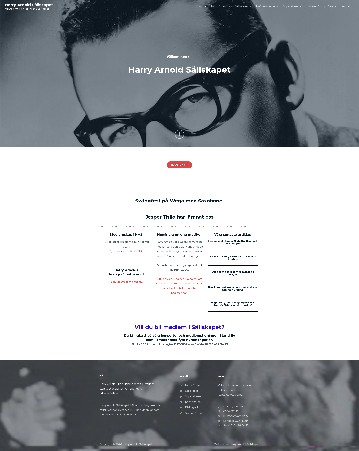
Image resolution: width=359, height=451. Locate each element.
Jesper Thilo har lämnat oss (179, 217)
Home (202, 6)
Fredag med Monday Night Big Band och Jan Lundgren (233, 242)
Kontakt (346, 6)
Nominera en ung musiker (179, 235)
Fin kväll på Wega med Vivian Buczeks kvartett (232, 257)
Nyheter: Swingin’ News (321, 6)
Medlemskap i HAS (126, 235)
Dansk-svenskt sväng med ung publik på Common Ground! (232, 288)
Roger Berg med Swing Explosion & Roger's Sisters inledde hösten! (232, 304)
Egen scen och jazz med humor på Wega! (233, 273)
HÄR (139, 251)
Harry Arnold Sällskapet (29, 4)
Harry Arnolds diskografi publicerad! (126, 272)
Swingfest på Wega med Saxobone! (179, 201)
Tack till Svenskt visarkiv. (126, 281)
